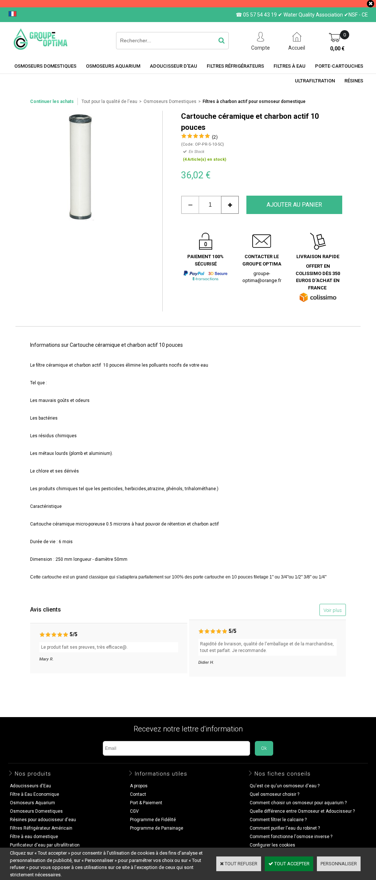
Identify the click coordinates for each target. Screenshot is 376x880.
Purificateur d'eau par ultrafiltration (45, 845)
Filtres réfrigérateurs (235, 66)
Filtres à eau (290, 66)
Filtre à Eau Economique (34, 794)
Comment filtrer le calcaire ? (278, 819)
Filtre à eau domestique (34, 836)
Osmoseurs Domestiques (170, 101)
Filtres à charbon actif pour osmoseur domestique (254, 101)
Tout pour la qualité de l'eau (109, 101)
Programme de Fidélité (153, 819)
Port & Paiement (146, 802)
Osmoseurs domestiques (45, 66)
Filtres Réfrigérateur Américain (41, 828)
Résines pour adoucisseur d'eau (43, 819)
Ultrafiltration (315, 80)
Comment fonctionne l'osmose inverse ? (291, 836)
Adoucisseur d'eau (173, 66)
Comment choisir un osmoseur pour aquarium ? (298, 802)
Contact (138, 794)
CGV (134, 811)
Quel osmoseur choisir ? (274, 794)
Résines (353, 80)
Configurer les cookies (272, 845)
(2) (215, 137)
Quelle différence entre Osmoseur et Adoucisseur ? (302, 811)
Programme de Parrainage (156, 828)
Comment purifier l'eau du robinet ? (285, 828)
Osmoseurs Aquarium (113, 66)
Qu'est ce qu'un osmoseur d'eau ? (284, 785)
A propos (139, 785)
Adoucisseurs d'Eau (30, 785)
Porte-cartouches (339, 66)
